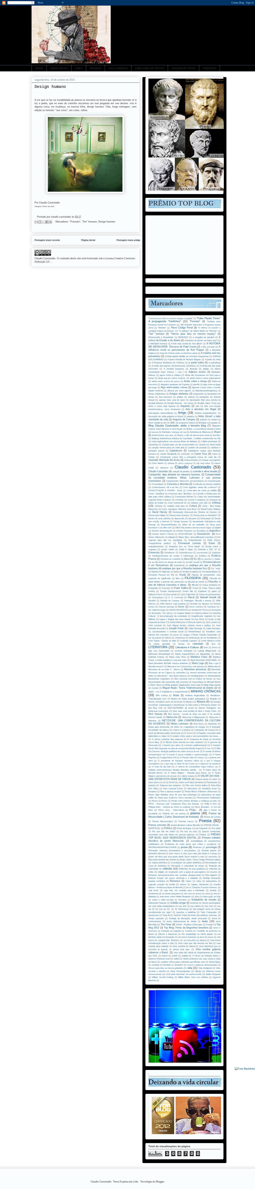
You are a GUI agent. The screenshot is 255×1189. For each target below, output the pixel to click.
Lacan (176, 635)
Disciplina (201, 531)
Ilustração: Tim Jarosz (162, 613)
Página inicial (88, 240)
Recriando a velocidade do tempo (187, 866)
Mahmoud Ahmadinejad (159, 654)
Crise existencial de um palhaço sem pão (187, 503)
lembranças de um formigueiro (203, 638)
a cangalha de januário (203, 337)
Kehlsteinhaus (194, 631)
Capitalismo (176, 450)
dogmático (214, 530)
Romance (175, 881)
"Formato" (75, 221)
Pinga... (193, 810)
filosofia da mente (196, 582)
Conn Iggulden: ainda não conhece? (200, 487)
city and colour (203, 463)
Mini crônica (162, 695)
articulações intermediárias (160, 413)
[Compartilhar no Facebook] (47, 222)
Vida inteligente (205, 968)
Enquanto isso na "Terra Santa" (184, 546)
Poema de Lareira (212, 817)
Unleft (174, 956)
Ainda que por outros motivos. (172, 378)
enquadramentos (156, 546)
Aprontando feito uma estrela (203, 400)
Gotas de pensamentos (210, 594)
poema (195, 813)
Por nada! (216, 828)
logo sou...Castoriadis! (159, 651)
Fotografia (153, 588)
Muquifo (213, 699)
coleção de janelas (180, 471)
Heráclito (194, 604)
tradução (165, 931)
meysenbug (197, 682)
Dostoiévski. (204, 534)
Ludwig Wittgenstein (207, 651)
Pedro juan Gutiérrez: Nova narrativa (175, 798)
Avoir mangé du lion (157, 423)
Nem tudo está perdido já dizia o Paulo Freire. (195, 711)
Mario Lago (198, 663)
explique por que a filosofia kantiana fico (184, 568)
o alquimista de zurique (194, 727)
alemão (196, 384)
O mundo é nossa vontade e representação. (187, 754)
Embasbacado (195, 540)
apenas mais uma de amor (172, 400)
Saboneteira (211, 881)
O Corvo (188, 733)
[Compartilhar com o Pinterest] (50, 222)
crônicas (158, 506)
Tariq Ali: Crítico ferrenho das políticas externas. (195, 915)
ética (186, 559)
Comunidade (157, 484)
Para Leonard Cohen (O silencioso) (180, 788)
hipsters (205, 604)
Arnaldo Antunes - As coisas (180, 403)
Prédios (202, 834)
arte (197, 406)
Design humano (106, 221)
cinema (170, 463)
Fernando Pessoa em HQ (161, 575)
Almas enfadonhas (156, 394)
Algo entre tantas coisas (174, 387)
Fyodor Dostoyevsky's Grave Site (176, 591)
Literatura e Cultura (187, 647)
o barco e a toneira (181, 730)
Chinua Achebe (191, 460)
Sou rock (209, 906)
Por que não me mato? (163, 831)
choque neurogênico (211, 460)
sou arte (182, 906)
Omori (172, 782)
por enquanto (202, 828)
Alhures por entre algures (179, 390)
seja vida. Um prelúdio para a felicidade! (184, 890)
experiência (179, 565)
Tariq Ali (166, 915)
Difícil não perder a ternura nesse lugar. (193, 527)
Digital (217, 527)
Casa (214, 454)
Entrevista (153, 552)
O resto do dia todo (161, 767)
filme (178, 578)
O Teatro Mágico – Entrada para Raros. (187, 773)
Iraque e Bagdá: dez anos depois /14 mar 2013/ (181, 619)
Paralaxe (152, 791)
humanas (211, 607)
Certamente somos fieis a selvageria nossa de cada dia (188, 457)
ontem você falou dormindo (190, 782)
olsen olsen (153, 782)
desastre (192, 518)
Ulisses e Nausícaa (167, 934)
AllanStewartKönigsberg (206, 390)
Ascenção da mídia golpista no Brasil (165, 416)
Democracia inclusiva (179, 515)
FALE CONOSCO (118, 68)
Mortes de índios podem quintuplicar (188, 699)
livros (214, 647)
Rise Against (211, 875)
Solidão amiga (178, 903)
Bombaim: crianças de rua (174, 432)
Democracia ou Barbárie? (205, 515)
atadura (190, 416)
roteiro (188, 881)
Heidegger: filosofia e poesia (197, 600)
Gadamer (202, 591)
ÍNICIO (39, 68)
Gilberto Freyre (155, 594)
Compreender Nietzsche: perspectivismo (185, 481)
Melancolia (212, 666)
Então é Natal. (186, 549)
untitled (185, 956)
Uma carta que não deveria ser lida (195, 943)
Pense (155, 801)
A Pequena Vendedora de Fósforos (168, 362)
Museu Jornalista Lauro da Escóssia (165, 702)
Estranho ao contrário (170, 559)
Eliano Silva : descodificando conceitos (196, 537)
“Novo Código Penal (182, 327)
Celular (151, 457)
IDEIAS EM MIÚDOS (178, 610)
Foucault (166, 588)
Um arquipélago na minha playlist (197, 934)
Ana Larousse (165, 397)
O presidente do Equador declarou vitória (178, 761)
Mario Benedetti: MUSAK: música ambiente (168, 663)
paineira (152, 785)
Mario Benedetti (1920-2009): (203, 660)
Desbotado (205, 518)
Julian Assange (195, 628)
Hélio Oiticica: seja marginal (173, 604)
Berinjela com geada (208, 423)
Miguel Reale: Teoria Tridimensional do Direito (188, 688)
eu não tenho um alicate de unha (167, 562)
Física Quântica (209, 585)
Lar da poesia (154, 638)
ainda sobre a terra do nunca (166, 381)
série (207, 893)
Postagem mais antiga (128, 240)
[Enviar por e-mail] (36, 222)
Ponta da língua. (184, 828)
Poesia (205, 820)
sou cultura (195, 906)
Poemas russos (186, 821)
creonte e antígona (196, 500)
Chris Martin (157, 463)
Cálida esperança (209, 441)
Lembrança (180, 638)
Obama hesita (201, 779)
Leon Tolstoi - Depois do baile (162, 641)
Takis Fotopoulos (208, 912)
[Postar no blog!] (40, 222)
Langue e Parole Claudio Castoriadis (200, 635)
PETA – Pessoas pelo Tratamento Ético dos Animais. (174, 804)
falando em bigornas (161, 572)
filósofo (195, 585)
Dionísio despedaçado (162, 531)
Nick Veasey (155, 714)
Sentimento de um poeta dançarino (164, 893)
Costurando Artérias (184, 496)
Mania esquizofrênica (185, 654)
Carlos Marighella (168, 454)
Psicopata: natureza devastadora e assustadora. (172, 850)
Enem (212, 543)
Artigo (182, 412)
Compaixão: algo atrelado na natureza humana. (174, 474)
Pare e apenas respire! (170, 791)
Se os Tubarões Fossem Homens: (201, 887)
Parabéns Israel (209, 788)
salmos (183, 884)
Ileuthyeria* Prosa (200, 610)
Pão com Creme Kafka (196, 785)
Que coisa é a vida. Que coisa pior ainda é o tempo (193, 853)
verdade (155, 965)
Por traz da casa (188, 831)
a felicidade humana (157, 343)
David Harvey (159, 512)
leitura (168, 638)
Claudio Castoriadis (193, 467)
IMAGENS (95, 68)
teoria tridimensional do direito (181, 921)
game (214, 591)
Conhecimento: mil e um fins (165, 487)
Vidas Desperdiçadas (180, 971)
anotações (204, 397)
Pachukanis (212, 782)
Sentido (213, 890)
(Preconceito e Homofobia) (160, 337)
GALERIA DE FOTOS (183, 68)
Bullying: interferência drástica (165, 438)
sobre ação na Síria (211, 896)
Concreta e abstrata (178, 484)
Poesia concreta (157, 825)
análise (180, 397)
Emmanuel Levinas (189, 543)
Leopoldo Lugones (188, 641)
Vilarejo (198, 971)
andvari (191, 397)
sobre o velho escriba (162, 900)
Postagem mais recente (47, 240)
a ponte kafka (196, 362)
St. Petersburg (181, 909)
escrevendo (202, 552)
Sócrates (182, 900)
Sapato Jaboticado (200, 884)
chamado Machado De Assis (164, 460)
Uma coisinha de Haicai (183, 946)
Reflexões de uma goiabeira (192, 869)
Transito (188, 931)
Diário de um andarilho (193, 524)
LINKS (78, 68)
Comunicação (214, 481)
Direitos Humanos (184, 531)
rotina (198, 881)
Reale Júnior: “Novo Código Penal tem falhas (200, 859)
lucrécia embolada (183, 651)
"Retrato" (213, 331)
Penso (164, 801)
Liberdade (198, 644)
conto (214, 490)
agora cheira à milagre (170, 375)
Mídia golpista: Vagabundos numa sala (182, 685)
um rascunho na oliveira (195, 940)
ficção (182, 575)
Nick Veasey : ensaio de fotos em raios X (188, 714)
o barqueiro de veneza (204, 730)
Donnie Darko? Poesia (163, 534)
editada (171, 537)
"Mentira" (162, 328)
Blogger (160, 1181)
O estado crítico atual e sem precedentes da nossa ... (195, 736)
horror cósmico (196, 607)
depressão (179, 518)
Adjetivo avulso (197, 372)
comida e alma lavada (205, 471)
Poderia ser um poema (174, 813)
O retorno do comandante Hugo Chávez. (194, 767)
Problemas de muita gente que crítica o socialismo (191, 844)
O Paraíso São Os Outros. (192, 757)
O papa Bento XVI (168, 757)
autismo (203, 419)
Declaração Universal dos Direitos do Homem (195, 512)
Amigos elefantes (179, 393)
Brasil (217, 432)
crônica (216, 502)
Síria (197, 896)
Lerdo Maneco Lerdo (210, 641)
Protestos (197, 847)
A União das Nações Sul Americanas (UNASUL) (174, 366)
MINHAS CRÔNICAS (205, 691)
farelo (176, 572)
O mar (208, 748)
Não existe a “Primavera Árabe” (202, 705)
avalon (214, 419)
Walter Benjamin (213, 974)
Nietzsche (172, 717)
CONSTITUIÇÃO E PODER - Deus (165, 490)
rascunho (212, 856)
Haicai (191, 597)
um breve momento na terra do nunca (195, 937)
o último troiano (187, 776)
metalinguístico (197, 676)
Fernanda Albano (209, 572)
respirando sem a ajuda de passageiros (187, 872)
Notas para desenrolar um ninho (163, 727)
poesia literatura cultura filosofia (185, 825)
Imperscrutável (201, 613)
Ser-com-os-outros (192, 893)
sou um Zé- (164, 909)
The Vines (166, 924)
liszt (213, 644)
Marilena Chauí (199, 657)
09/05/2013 (183, 337)
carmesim (185, 454)
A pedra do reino (212, 359)
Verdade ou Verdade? (173, 965)
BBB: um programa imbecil (182, 423)
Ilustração (216, 610)
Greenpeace (158, 597)
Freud (195, 588)
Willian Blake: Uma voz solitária (193, 977)
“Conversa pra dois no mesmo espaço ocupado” (170, 318)
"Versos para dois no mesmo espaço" (193, 334)
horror (181, 606)
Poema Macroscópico (162, 821)
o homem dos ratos (171, 745)
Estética (202, 556)
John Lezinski (155, 625)
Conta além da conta (196, 490)
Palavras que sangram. (170, 785)
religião (161, 872)
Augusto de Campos (184, 419)
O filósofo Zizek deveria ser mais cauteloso (183, 742)
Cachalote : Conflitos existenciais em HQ (201, 438)
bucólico (216, 435)
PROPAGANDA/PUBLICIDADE (162, 847)
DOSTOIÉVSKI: (185, 534)
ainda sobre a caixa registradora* (205, 378)
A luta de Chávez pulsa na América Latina (178, 353)
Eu (195, 559)
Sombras (194, 903)
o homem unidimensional (195, 745)
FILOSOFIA (193, 578)
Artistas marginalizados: (206, 413)
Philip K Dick (210, 804)
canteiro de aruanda (197, 447)
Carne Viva (201, 454)
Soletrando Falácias (157, 903)
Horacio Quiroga (166, 607)
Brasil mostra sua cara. (163, 435)
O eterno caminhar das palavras (167, 739)
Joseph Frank (176, 628)
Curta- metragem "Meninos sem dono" (179, 509)
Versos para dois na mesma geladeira (165, 968)
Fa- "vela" (215, 568)
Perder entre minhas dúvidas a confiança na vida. (194, 801)
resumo (213, 872)
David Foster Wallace (210, 509)
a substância (214, 362)
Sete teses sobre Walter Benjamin (175, 896)
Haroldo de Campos (170, 600)
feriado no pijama (190, 572)
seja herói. (153, 890)
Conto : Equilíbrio (156, 494)
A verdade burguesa (174, 369)
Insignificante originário (201, 616)
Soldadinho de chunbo (203, 899)
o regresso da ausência (209, 764)
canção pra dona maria (209, 444)
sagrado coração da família (161, 884)
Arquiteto (185, 406)
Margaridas (205, 654)
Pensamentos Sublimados (208, 798)
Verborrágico (214, 962)
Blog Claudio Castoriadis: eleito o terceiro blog (177, 425)
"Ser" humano (89, 221)
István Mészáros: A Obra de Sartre (186, 622)
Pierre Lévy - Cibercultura (171, 810)
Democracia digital (156, 515)
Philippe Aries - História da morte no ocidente (169, 807)
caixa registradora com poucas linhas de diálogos (174, 441)
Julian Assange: (213, 628)
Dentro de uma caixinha (159, 518)
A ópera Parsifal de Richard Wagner (184, 359)
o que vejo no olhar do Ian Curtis (179, 764)
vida (189, 967)
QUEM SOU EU (59, 68)
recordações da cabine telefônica (186, 862)
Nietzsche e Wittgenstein (193, 717)
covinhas (179, 500)
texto (205, 921)
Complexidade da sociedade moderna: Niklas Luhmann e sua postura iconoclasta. (184, 477)
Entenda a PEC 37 (207, 549)
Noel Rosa (198, 724)
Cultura (193, 506)
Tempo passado (156, 918)
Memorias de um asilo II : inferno (164, 669)
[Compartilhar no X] (43, 222)
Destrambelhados (169, 524)
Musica (189, 702)
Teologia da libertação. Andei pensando (188, 918)
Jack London (211, 622)
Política (168, 828)
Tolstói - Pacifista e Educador (189, 924)
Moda (176, 695)
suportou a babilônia (186, 912)
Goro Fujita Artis (188, 594)
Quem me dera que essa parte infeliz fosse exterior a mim (176, 856)
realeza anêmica (159, 862)
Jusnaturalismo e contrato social (167, 631)
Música (201, 701)
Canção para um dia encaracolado (178, 444)
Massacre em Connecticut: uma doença (185, 666)
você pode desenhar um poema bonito (184, 974)
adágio (206, 369)
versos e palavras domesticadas (202, 965)
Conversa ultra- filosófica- (180, 494)
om (163, 782)
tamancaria (153, 915)
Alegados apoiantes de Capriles (175, 384)
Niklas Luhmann (179, 723)
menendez (181, 672)
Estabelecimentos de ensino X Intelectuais (173, 556)
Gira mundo (171, 594)
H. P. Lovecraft (175, 597)
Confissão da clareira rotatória (207, 484)
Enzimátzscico (185, 552)
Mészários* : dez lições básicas (172, 676)
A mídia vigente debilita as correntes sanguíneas (187, 356)
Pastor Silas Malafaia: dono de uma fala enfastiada (172, 795)
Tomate (209, 924)
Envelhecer (169, 552)
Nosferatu (212, 724)
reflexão (167, 868)
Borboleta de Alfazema (200, 432)
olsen (214, 779)
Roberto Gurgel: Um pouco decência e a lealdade (173, 878)
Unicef (164, 956)
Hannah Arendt (208, 597)
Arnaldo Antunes (155, 403)
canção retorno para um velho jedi (168, 447)
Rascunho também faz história (162, 859)
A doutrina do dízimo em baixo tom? (201, 340)
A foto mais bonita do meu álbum (186, 343)
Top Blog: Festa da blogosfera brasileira (186, 927)
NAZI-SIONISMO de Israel (180, 708)
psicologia (211, 847)
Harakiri (152, 600)
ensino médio (167, 549)
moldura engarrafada (195, 695)
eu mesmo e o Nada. (210, 559)
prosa (184, 847)
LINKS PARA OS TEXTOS (149, 68)
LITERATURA (157, 647)
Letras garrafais (162, 644)
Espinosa (216, 552)
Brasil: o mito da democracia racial (193, 435)
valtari (176, 959)
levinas (181, 644)
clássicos (164, 468)
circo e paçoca (185, 463)
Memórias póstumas (195, 669)
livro (206, 647)
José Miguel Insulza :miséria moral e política (189, 625)
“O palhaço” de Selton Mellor (191, 331)
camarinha (153, 444)
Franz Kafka (181, 588)
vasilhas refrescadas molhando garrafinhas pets (183, 962)
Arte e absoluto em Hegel (201, 409)
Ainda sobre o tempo (195, 381)
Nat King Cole (155, 708)
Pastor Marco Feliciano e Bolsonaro (201, 791)
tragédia (177, 931)
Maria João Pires (177, 657)
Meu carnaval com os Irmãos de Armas (193, 679)
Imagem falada (183, 613)
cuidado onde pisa (175, 506)
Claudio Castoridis (158, 471)
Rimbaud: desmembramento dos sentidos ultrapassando (174, 875)
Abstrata (193, 369)
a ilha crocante (208, 347)
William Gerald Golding (162, 977)
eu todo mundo (192, 562)
